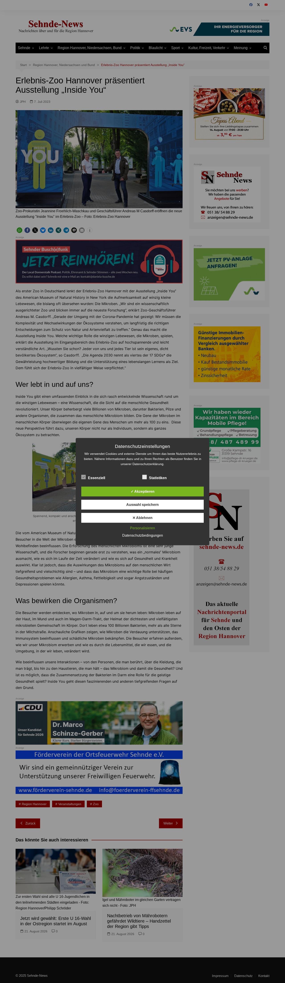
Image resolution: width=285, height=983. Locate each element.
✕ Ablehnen (142, 517)
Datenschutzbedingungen (142, 535)
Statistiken (158, 478)
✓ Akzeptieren (143, 491)
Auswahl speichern (142, 504)
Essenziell (96, 478)
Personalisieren (142, 528)
